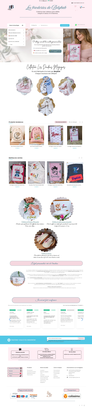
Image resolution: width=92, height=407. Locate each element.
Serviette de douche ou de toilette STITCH (78, 185)
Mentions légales (44, 371)
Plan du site (30, 374)
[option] (46, 45)
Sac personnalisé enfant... (17, 146)
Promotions (30, 370)
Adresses (56, 376)
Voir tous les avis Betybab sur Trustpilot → (73, 305)
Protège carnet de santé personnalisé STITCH (21, 185)
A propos (42, 374)
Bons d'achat (57, 377)
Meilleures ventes (31, 373)
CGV (41, 373)
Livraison (42, 370)
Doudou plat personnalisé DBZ (36, 185)
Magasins (42, 382)
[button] (6, 45)
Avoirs (55, 374)
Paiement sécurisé (44, 376)
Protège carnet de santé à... (75, 146)
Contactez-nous (44, 379)
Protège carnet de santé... (55, 146)
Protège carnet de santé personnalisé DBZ (58, 185)
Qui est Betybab (44, 377)
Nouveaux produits (31, 371)
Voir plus (12, 326)
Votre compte (58, 367)
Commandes (57, 373)
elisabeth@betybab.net (74, 377)
